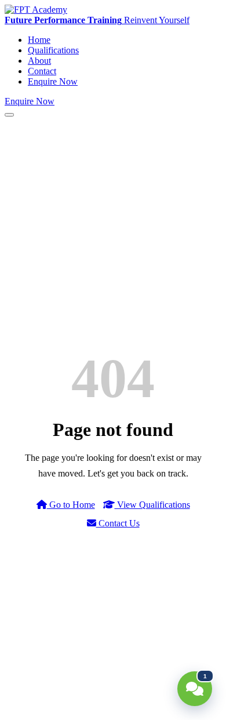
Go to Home (71, 505)
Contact (42, 71)
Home (39, 40)
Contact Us (118, 523)
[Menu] (9, 115)
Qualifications (53, 50)
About (39, 61)
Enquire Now (53, 81)
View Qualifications (152, 505)
